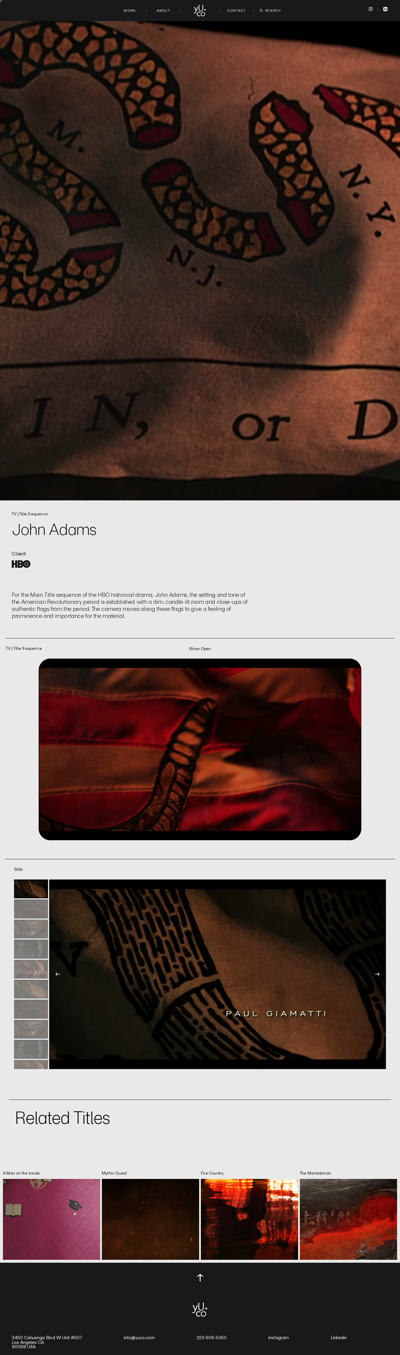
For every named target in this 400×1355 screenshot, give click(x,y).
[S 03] (31, 929)
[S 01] (31, 889)
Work (130, 10)
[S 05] (31, 969)
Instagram (278, 1337)
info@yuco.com (139, 1337)
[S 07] (31, 1009)
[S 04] (31, 949)
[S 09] (31, 1049)
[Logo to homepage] (200, 10)
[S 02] (31, 908)
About (163, 10)
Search (273, 10)
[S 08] (31, 1029)
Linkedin (339, 1337)
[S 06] (31, 989)
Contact (236, 10)
